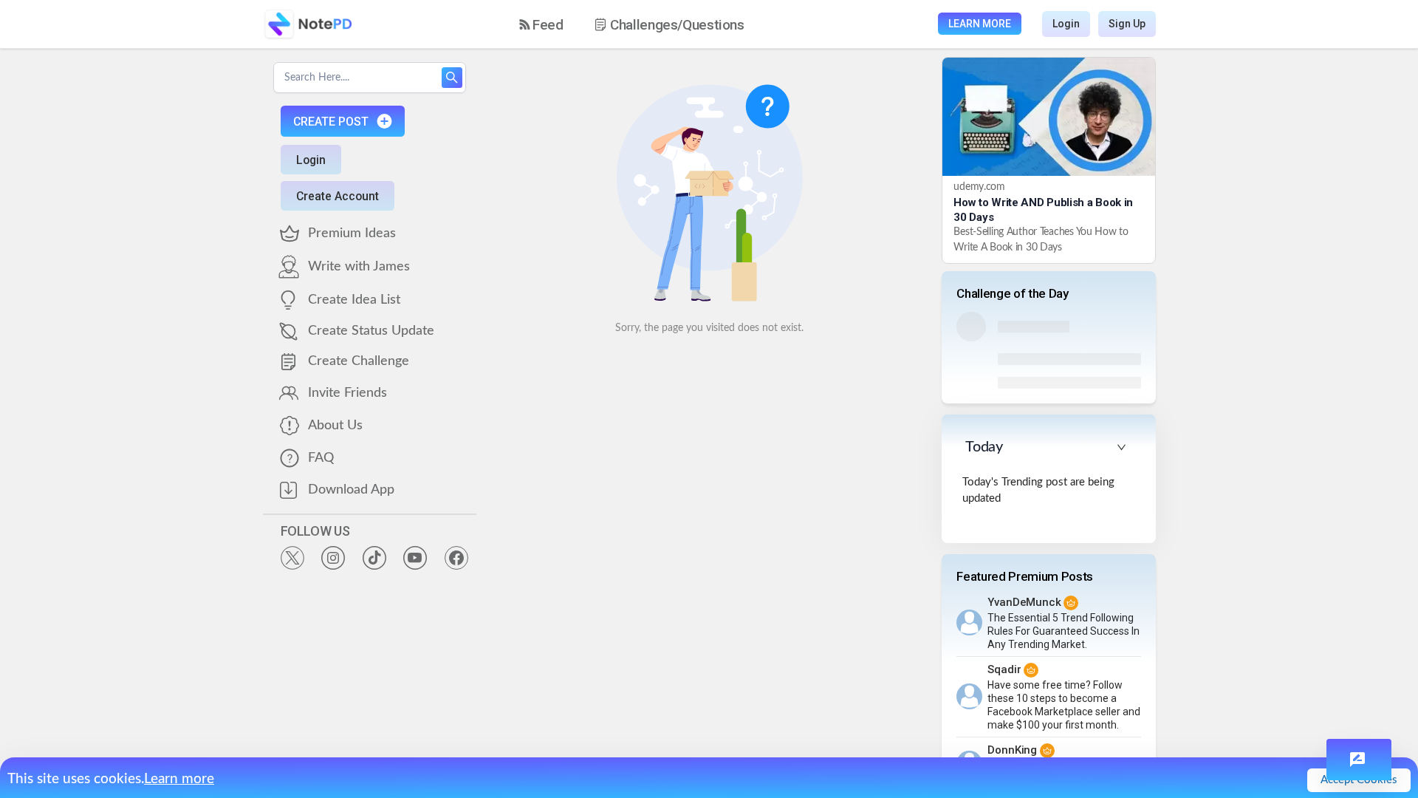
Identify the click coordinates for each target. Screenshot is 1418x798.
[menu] (644, 24)
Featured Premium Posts (1024, 576)
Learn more (179, 779)
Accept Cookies (1359, 779)
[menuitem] (541, 25)
